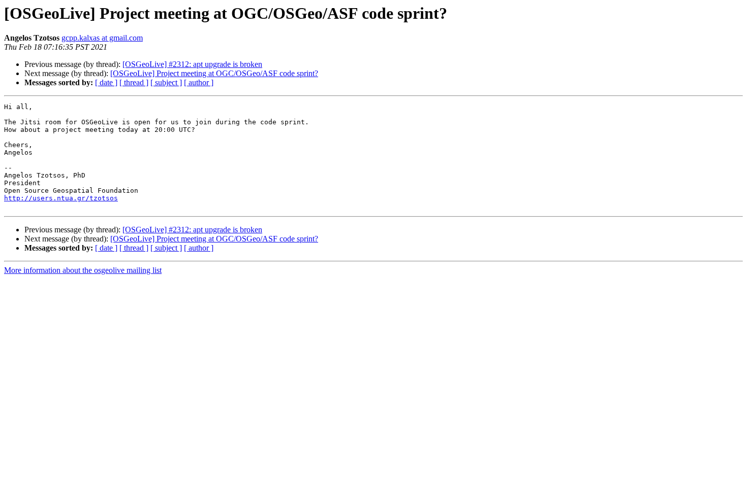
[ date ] (106, 82)
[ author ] (198, 82)
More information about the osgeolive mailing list (83, 270)
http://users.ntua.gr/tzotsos (61, 198)
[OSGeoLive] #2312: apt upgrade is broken (192, 64)
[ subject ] (166, 82)
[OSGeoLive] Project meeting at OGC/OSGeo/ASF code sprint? (214, 73)
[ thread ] (133, 82)
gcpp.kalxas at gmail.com (102, 37)
